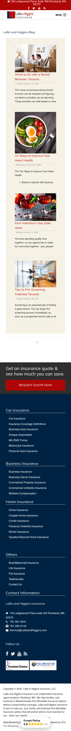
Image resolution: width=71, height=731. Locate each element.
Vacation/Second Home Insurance (29, 537)
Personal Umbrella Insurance (26, 526)
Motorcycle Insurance (21, 445)
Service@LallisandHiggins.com (27, 630)
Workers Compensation (22, 493)
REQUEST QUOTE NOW (35, 385)
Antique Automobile (20, 435)
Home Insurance (18, 510)
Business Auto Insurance (23, 429)
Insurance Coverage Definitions (27, 424)
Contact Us (15, 584)
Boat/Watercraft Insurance (24, 563)
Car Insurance (17, 418)
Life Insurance (17, 568)
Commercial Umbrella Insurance (28, 488)
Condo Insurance (19, 521)
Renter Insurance (19, 532)
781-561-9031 (18, 621)
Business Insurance (20, 471)
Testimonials (16, 579)
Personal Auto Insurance (23, 451)
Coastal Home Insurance (23, 515)
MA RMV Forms (18, 440)
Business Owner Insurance (24, 477)
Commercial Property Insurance (27, 482)
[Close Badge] (49, 717)
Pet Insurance (17, 573)
